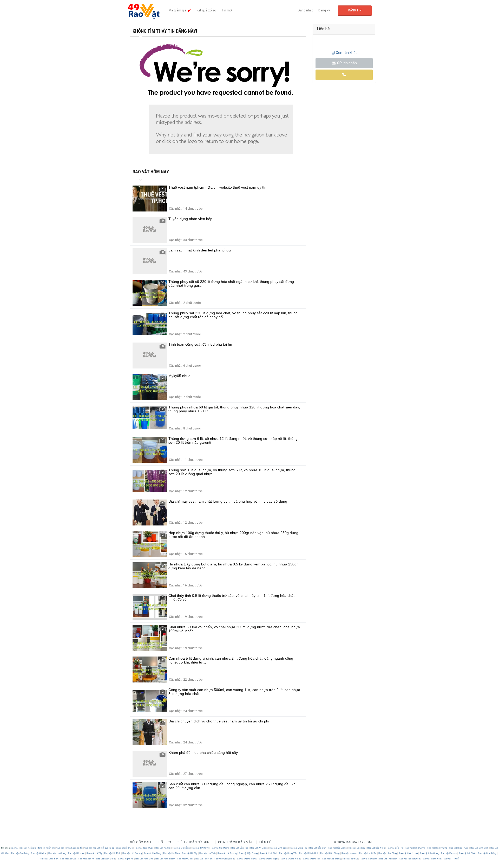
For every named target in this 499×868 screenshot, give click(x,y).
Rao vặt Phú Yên (204, 859)
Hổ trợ (165, 842)
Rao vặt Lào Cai (68, 859)
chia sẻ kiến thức (124, 848)
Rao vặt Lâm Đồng (387, 853)
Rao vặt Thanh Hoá (431, 859)
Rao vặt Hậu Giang (248, 853)
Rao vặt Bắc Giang (337, 848)
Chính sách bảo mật (235, 842)
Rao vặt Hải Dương (132, 853)
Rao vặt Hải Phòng (220, 848)
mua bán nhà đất (74, 848)
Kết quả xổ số (206, 10)
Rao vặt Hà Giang (57, 853)
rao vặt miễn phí (28, 848)
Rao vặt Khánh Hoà (309, 853)
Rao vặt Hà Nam (76, 853)
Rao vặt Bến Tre (395, 848)
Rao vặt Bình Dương (415, 848)
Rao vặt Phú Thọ (185, 859)
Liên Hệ (265, 842)
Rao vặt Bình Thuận (458, 848)
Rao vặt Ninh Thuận (165, 859)
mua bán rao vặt (92, 848)
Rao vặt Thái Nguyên (409, 859)
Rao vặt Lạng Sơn (50, 859)
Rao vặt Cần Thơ (240, 848)
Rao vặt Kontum (349, 853)
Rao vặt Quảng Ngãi (267, 859)
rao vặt (14, 848)
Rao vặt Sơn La (350, 859)
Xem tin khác (347, 53)
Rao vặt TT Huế (450, 859)
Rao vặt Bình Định (479, 848)
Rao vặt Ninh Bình (144, 859)
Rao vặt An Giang (259, 848)
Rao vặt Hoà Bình (268, 853)
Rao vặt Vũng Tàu (298, 848)
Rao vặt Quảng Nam (246, 859)
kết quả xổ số (107, 848)
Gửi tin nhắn (346, 63)
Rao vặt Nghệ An (125, 859)
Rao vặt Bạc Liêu (357, 848)
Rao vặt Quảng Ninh (289, 859)
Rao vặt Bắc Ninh (376, 848)
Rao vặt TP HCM (200, 848)
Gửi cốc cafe (141, 842)
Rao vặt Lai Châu (368, 853)
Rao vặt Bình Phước (437, 848)
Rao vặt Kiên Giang (330, 853)
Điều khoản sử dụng (195, 842)
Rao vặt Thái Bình (388, 859)
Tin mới (227, 10)
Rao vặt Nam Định (105, 859)
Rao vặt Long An (86, 859)
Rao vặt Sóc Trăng (331, 859)
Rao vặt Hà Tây (94, 853)
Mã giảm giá (178, 10)
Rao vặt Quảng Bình (223, 859)
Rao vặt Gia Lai (38, 853)
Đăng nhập (305, 10)
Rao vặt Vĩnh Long (278, 848)
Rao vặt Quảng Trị (311, 859)
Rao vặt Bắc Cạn (317, 848)
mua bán (60, 848)
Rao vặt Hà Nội (163, 848)
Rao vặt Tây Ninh (368, 859)
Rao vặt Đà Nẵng (181, 848)
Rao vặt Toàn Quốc (144, 848)
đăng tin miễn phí (46, 848)
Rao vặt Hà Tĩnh (112, 853)
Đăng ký (324, 10)
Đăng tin (355, 10)
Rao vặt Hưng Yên (288, 853)
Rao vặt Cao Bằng (20, 853)
